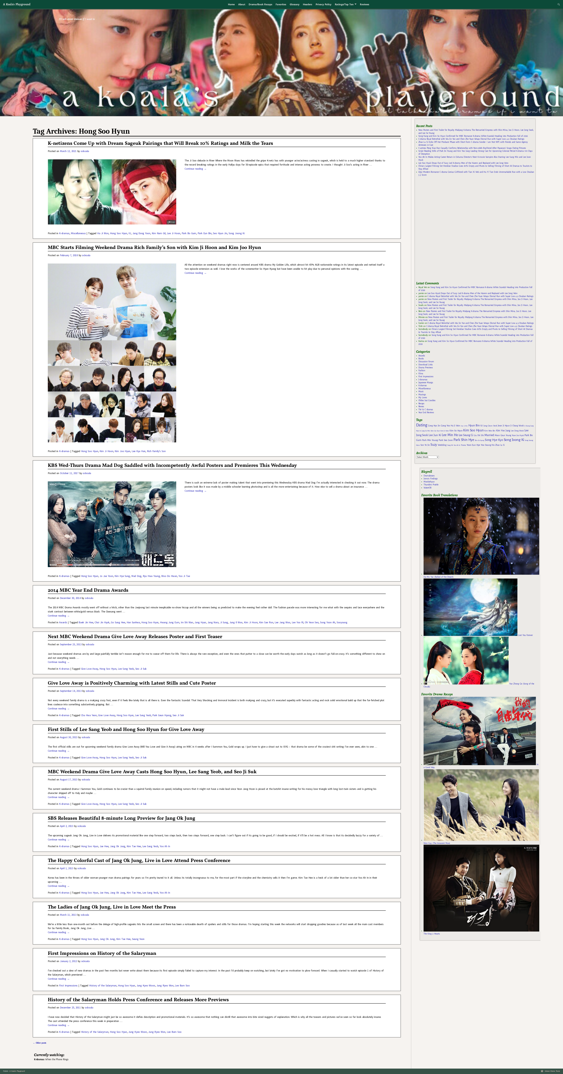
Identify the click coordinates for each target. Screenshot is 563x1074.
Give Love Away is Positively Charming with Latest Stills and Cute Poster (132, 683)
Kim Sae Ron (266, 622)
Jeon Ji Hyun (504, 425)
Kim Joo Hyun (122, 451)
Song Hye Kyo (494, 440)
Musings (422, 394)
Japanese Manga (425, 382)
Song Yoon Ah (327, 622)
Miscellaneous (78, 233)
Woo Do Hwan (169, 576)
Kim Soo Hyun (473, 430)
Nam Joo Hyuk (518, 435)
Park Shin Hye (463, 440)
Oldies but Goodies (426, 400)
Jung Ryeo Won (165, 985)
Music (421, 391)
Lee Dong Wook (517, 431)
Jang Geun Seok (490, 426)
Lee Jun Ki (435, 435)
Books (421, 358)
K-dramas (64, 233)
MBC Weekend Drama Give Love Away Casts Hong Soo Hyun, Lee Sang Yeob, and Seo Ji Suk (152, 772)
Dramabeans (429, 475)
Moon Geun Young (503, 435)
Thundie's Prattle (431, 484)
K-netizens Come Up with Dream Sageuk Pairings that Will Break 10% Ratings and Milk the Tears (160, 143)
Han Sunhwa (133, 622)
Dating (421, 425)
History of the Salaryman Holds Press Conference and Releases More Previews (138, 1000)
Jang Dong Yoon (141, 233)
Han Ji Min (464, 426)
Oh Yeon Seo (312, 622)
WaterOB (427, 488)
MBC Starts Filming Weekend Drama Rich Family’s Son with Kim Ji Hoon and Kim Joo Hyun (154, 247)
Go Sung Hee (118, 622)
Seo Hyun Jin (220, 233)
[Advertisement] (438, 230)
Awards (63, 622)
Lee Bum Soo (182, 985)
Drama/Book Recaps (260, 4)
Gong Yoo (445, 425)
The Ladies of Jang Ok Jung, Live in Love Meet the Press (112, 907)
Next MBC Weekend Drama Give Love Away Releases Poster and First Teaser (135, 636)
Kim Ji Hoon (106, 451)
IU (129, 233)
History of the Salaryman (103, 985)
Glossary (294, 4)
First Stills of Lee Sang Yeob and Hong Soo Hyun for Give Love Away (126, 729)
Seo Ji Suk (141, 668)
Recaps (421, 403)
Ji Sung (224, 622)
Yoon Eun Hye (473, 445)
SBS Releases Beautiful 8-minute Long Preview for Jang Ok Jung (121, 818)
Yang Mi (450, 445)
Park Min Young (430, 440)
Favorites (281, 4)
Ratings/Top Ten (344, 4)
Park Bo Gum (189, 233)
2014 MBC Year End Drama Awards (88, 590)
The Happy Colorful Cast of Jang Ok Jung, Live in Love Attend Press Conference (139, 860)
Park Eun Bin (205, 233)
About (241, 4)
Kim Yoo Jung (503, 430)
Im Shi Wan (187, 622)
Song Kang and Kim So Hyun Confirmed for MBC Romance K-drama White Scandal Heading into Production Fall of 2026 (473, 136)
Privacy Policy (323, 4)
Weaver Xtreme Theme (552, 1071)
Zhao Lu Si (500, 445)
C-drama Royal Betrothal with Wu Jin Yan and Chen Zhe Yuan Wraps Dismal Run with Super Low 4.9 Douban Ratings (471, 139)
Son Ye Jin (425, 445)
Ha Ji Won (102, 233)
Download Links (425, 364)
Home (231, 4)
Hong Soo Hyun (118, 233)
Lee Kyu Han (138, 451)
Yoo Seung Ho (488, 445)
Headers (307, 4)
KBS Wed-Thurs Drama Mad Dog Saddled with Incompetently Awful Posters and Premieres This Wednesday (172, 465)
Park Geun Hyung (161, 715)
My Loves (422, 397)
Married (489, 435)
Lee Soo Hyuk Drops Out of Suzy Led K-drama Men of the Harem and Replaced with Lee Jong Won (463, 163)
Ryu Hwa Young (151, 576)
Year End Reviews (426, 412)
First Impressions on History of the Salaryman (102, 953)
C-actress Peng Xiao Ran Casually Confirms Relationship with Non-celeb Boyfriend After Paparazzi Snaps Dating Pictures (472, 148)
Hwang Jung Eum (169, 622)
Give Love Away (89, 668)
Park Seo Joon (446, 440)
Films (420, 373)
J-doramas (422, 379)
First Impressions (68, 985)
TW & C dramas (425, 409)
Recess (421, 406)
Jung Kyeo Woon (145, 985)
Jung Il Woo (236, 622)
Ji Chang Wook (517, 426)
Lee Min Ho (450, 435)
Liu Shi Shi (479, 435)
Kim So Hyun (456, 430)
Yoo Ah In (165, 846)
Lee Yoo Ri (297, 622)
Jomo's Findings (431, 478)
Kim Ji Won (444, 431)
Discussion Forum (426, 361)
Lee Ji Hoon (173, 233)
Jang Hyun (200, 622)
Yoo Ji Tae (184, 576)
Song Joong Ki (237, 233)
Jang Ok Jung (117, 846)
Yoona (463, 445)
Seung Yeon (138, 939)
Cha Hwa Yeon (89, 715)
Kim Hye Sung (122, 576)
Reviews (364, 4)
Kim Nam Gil (159, 233)
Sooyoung (342, 622)
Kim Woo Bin (489, 431)
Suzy (433, 444)
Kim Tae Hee (134, 846)
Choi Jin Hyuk (102, 622)
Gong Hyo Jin (434, 425)
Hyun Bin (474, 425)
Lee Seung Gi (466, 435)
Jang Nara (213, 622)
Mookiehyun (429, 482)
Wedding (442, 445)
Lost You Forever (525, 635)
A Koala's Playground (16, 4)
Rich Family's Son (156, 451)
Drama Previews (425, 367)
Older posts (39, 1043)
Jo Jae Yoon (106, 576)
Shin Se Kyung (479, 440)
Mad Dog (136, 576)
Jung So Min (426, 431)
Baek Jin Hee (86, 622)
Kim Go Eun (435, 431)
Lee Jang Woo (282, 622)
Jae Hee (104, 846)
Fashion (421, 370)
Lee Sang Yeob (126, 668)
